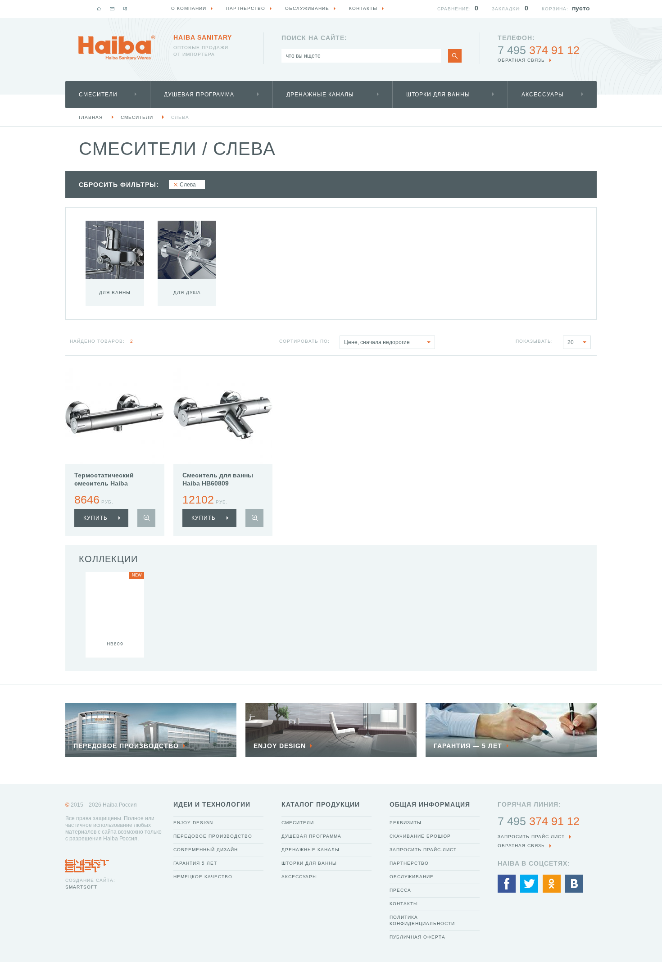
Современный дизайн (205, 849)
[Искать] (455, 56)
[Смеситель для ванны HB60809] (222, 414)
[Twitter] (529, 884)
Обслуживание (412, 876)
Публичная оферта (417, 937)
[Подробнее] (146, 518)
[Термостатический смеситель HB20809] (114, 414)
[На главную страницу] (116, 47)
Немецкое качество (202, 876)
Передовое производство (212, 836)
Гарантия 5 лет (195, 863)
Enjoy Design (193, 822)
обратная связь (521, 60)
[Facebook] (507, 884)
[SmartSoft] (87, 863)
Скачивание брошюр (420, 836)
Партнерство (409, 863)
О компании (188, 8)
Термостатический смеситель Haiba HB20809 (104, 483)
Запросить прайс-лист (423, 849)
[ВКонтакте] (574, 884)
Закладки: (506, 8)
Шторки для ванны (438, 94)
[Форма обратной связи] (112, 8)
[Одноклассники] (552, 884)
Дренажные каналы (320, 94)
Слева (180, 117)
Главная (91, 117)
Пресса (400, 890)
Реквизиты (406, 822)
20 (570, 342)
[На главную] (99, 8)
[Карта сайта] (125, 8)
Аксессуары (542, 94)
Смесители (98, 94)
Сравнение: (454, 8)
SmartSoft (81, 887)
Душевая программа (199, 94)
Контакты (404, 903)
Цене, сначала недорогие (377, 342)
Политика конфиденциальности (422, 920)
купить (95, 518)
